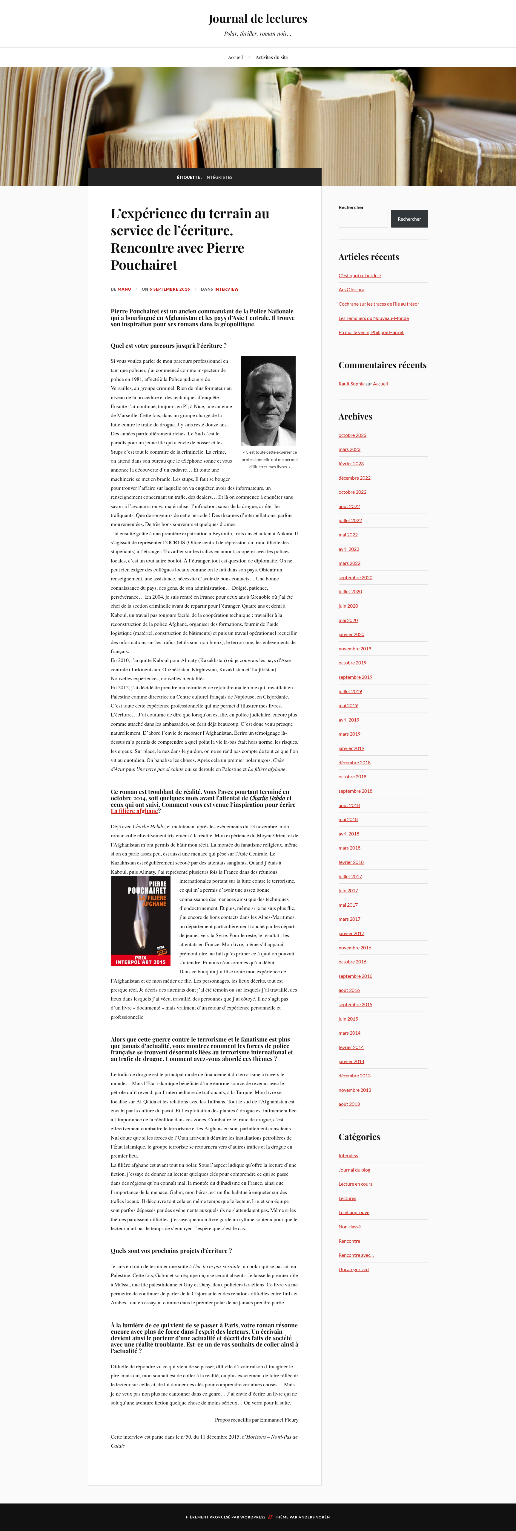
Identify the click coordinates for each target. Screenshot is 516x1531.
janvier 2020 (351, 634)
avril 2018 (349, 833)
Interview (226, 289)
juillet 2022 (350, 520)
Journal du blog (354, 1169)
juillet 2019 (350, 691)
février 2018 (351, 862)
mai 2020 (348, 620)
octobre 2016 (352, 961)
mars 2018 (349, 847)
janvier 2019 (351, 748)
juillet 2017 (350, 876)
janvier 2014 (351, 1061)
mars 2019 (349, 733)
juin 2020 (348, 606)
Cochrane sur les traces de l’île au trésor (379, 303)
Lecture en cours (355, 1184)
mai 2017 (348, 905)
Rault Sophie (352, 383)
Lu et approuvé (354, 1212)
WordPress (252, 1517)
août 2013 (349, 1104)
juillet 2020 (350, 591)
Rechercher (351, 207)
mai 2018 (348, 819)
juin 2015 (348, 1018)
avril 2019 (349, 719)
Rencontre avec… (356, 1255)
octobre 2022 (352, 492)
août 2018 (349, 805)
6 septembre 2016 (170, 289)
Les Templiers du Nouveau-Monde (374, 318)
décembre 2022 (355, 478)
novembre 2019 (355, 648)
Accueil (235, 57)
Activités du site (272, 57)
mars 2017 (349, 919)
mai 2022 (348, 534)
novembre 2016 (355, 947)
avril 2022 (349, 549)
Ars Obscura (351, 289)
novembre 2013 (355, 1090)
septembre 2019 (355, 677)
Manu (124, 289)
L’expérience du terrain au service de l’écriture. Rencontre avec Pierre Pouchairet (190, 238)
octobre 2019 (352, 662)
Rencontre (349, 1241)
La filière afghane (134, 811)
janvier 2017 (351, 933)
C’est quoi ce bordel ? (360, 275)
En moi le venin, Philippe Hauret (371, 332)
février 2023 (351, 463)
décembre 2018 (355, 762)
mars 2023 (349, 449)
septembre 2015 (355, 1004)
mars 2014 (349, 1033)
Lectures (347, 1198)
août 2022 (349, 506)
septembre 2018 (355, 791)
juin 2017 (348, 890)
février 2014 (351, 1047)
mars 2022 (349, 563)
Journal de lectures (258, 18)
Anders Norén (314, 1517)
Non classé (350, 1226)
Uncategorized (354, 1269)
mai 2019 (348, 705)
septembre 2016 (355, 976)
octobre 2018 (352, 776)
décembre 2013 (355, 1075)
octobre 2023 (352, 435)
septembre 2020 (355, 577)
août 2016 (349, 990)
